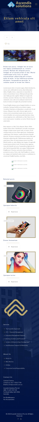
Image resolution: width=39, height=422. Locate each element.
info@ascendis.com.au (15, 384)
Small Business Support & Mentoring (17, 345)
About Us (8, 358)
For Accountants (8, 399)
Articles (8, 365)
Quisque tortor (9, 275)
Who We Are (9, 362)
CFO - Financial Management (14, 332)
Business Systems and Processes (15, 339)
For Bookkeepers (9, 397)
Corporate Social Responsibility (15, 368)
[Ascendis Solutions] (19, 4)
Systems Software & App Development (17, 342)
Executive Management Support (15, 335)
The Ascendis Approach (13, 329)
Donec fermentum (10, 240)
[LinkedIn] (21, 419)
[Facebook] (18, 419)
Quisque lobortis (10, 205)
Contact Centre (8, 380)
